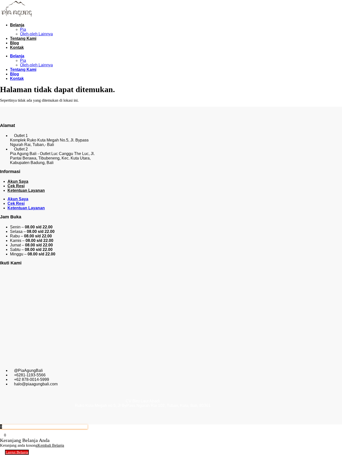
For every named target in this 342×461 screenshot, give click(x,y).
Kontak (17, 47)
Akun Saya (18, 181)
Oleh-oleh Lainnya (36, 34)
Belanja (17, 25)
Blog (14, 43)
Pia (23, 29)
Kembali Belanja (51, 445)
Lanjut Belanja (17, 452)
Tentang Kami (23, 38)
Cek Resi (16, 186)
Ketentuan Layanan (26, 190)
